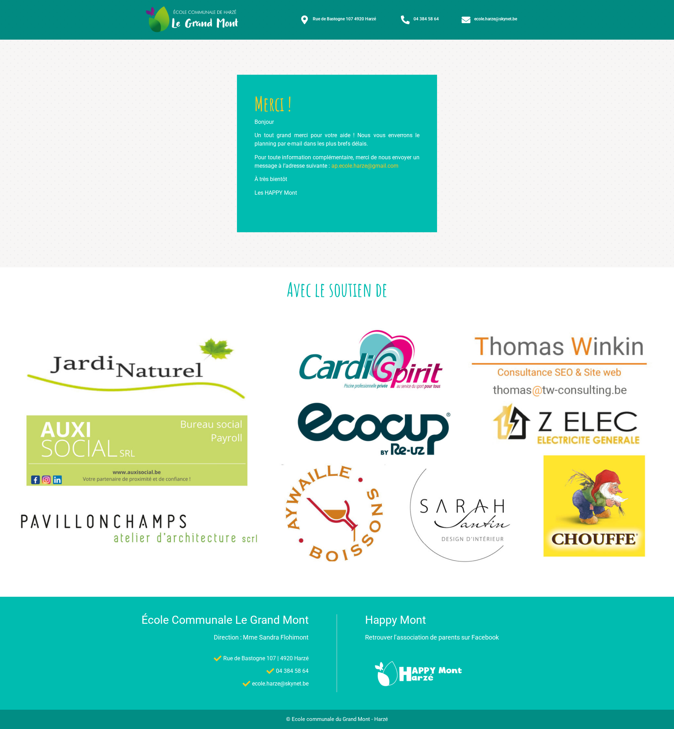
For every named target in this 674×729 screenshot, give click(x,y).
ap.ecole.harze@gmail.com (364, 165)
